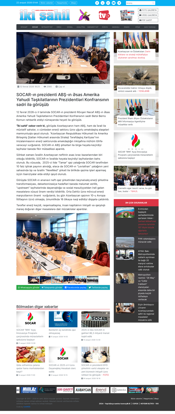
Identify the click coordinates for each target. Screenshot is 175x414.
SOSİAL (70, 27)
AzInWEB (26, 407)
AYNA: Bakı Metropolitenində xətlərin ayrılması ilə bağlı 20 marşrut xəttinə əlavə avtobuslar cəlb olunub (146, 260)
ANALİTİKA (81, 27)
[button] (108, 215)
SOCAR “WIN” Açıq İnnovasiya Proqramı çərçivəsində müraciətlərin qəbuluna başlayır (135, 154)
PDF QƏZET (147, 20)
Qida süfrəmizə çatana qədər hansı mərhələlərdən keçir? (30, 368)
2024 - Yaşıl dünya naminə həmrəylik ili (114, 404)
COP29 (135, 404)
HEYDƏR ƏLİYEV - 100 (150, 404)
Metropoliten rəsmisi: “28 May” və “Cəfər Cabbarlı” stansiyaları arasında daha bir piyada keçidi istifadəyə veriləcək (146, 287)
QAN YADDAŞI (149, 27)
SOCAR (35, 27)
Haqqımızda (62, 3)
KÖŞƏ (137, 27)
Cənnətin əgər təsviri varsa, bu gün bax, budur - (135, 190)
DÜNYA (105, 27)
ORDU (59, 27)
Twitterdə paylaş (99, 287)
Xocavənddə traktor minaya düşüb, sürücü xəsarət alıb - (135, 89)
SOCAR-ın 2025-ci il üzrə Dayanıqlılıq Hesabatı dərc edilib (62, 368)
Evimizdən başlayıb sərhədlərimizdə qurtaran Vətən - (147, 221)
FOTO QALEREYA (149, 10)
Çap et (61, 86)
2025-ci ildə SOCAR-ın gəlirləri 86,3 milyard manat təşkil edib (95, 333)
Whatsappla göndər (29, 287)
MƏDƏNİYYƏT (92, 27)
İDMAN (126, 27)
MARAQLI (115, 27)
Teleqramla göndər (52, 287)
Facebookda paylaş (76, 287)
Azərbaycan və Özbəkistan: (134, 54)
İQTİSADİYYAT (47, 27)
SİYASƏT (24, 27)
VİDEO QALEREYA (149, 15)
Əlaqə (73, 3)
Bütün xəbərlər (47, 3)
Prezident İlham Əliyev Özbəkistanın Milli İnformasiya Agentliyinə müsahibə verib (135, 121)
